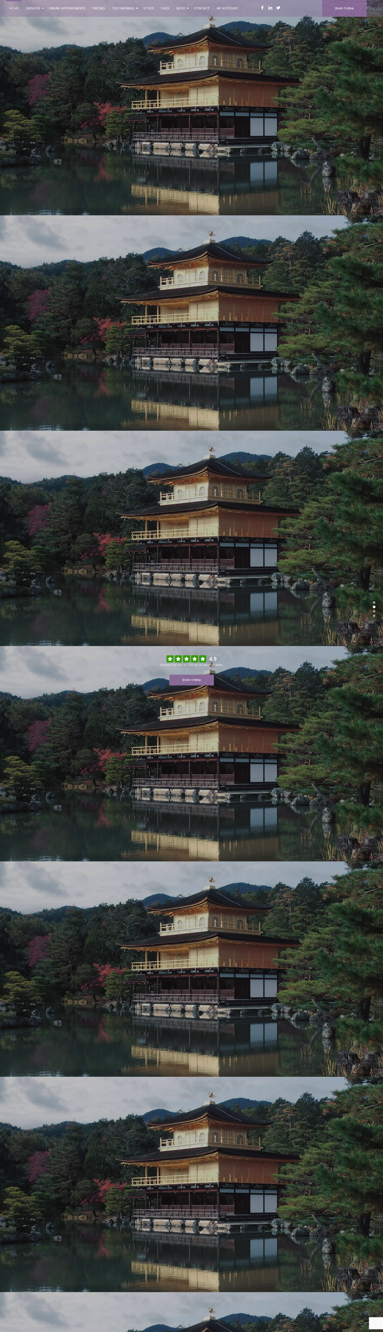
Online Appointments (67, 8)
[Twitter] (278, 8)
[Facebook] (262, 8)
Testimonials (123, 8)
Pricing (98, 8)
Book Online (344, 8)
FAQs (165, 8)
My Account (227, 8)
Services (33, 8)
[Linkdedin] (270, 8)
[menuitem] (14, 7)
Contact (202, 8)
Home (14, 8)
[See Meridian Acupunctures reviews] (191, 658)
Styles (148, 8)
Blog (181, 8)
